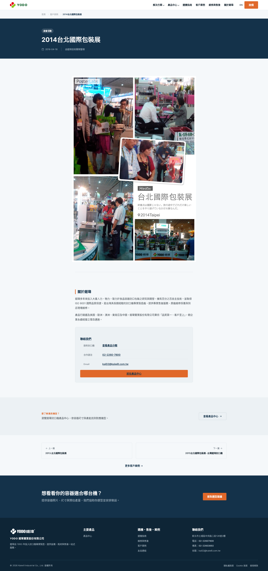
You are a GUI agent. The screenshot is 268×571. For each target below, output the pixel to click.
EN (241, 5)
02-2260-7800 (111, 354)
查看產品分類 (109, 345)
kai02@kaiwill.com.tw (115, 364)
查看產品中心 (210, 416)
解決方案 (157, 4)
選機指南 (187, 4)
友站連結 (142, 550)
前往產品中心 (134, 373)
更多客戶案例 (132, 465)
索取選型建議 (214, 496)
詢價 (251, 5)
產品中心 (172, 4)
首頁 (44, 14)
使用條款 (254, 565)
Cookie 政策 (242, 565)
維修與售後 (214, 4)
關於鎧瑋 (228, 4)
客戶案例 (200, 4)
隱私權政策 (229, 565)
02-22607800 (206, 541)
